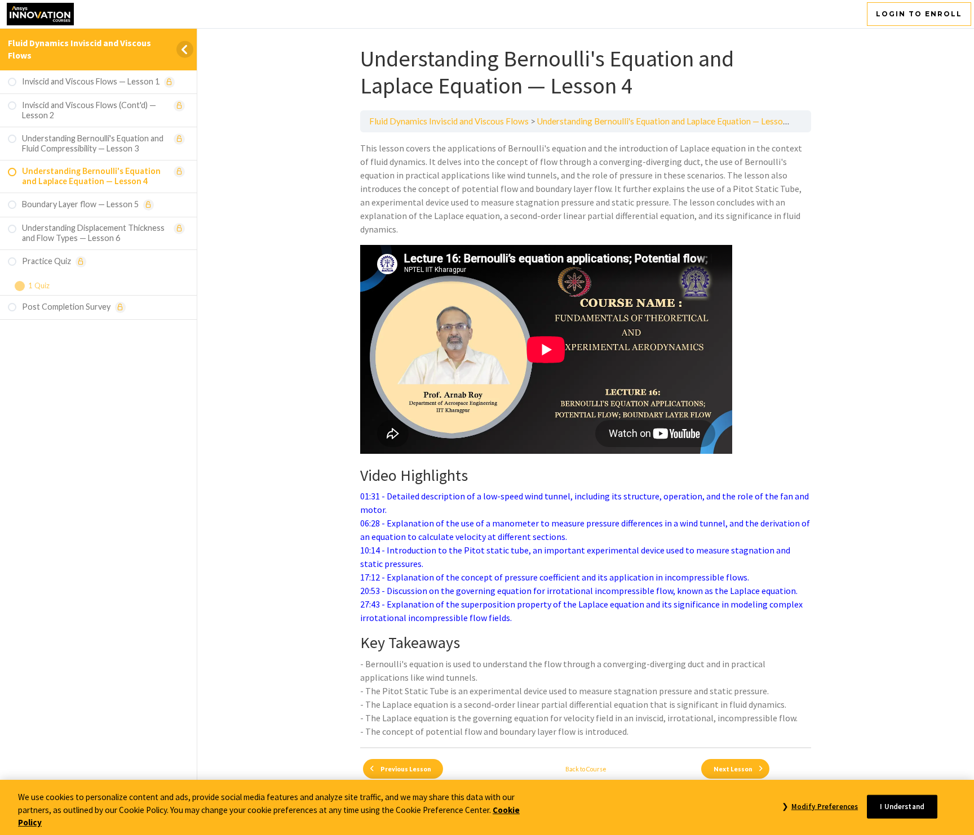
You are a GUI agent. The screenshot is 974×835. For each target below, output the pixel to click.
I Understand (902, 806)
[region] (487, 807)
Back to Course (585, 769)
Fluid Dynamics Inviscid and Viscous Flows (449, 121)
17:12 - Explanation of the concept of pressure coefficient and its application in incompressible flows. (554, 577)
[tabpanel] (585, 439)
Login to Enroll (919, 14)
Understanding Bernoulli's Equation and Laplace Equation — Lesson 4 (665, 121)
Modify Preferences (824, 806)
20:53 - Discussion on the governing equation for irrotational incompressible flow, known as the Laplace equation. (579, 590)
